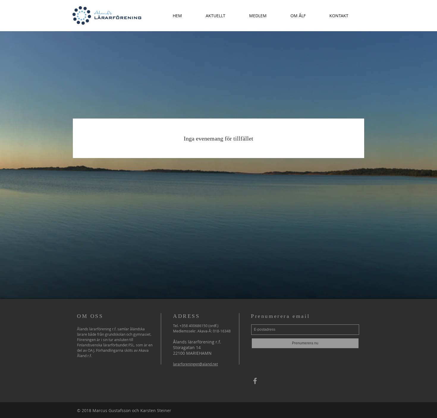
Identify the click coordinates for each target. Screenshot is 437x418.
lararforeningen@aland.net (195, 364)
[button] (215, 15)
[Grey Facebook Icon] (255, 381)
